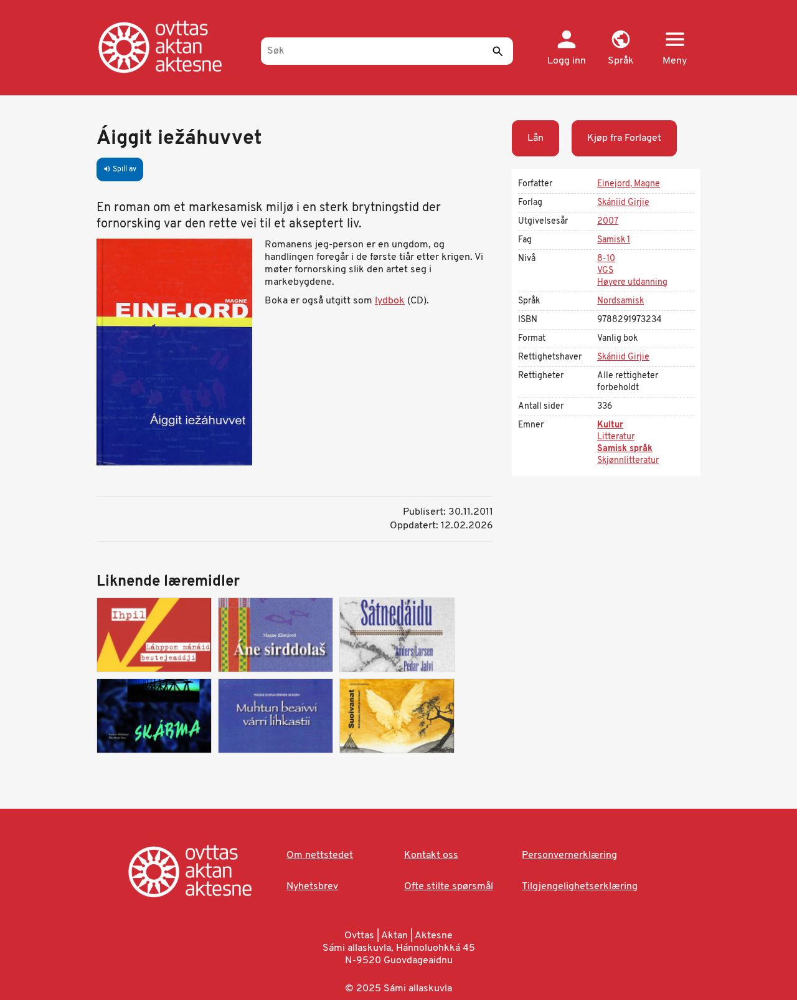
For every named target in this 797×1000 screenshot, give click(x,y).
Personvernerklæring (569, 855)
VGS (605, 271)
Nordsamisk (620, 301)
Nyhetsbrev (312, 886)
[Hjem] (173, 46)
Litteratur (615, 437)
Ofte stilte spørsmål (448, 886)
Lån (535, 138)
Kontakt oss (431, 855)
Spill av (119, 169)
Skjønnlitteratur (628, 461)
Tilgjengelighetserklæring (580, 886)
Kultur (610, 425)
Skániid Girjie (623, 203)
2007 (607, 221)
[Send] (497, 51)
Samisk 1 (613, 240)
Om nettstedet (319, 855)
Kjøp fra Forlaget (624, 138)
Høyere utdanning (632, 282)
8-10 (606, 259)
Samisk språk (625, 449)
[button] (620, 48)
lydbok (390, 301)
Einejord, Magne (628, 184)
